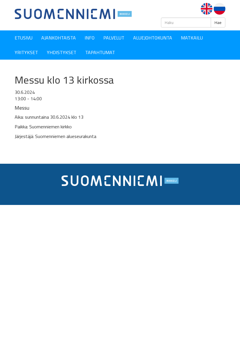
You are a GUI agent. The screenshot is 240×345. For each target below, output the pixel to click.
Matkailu (192, 37)
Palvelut (113, 37)
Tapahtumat (100, 52)
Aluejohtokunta (152, 37)
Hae (218, 22)
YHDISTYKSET (61, 52)
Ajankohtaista (58, 37)
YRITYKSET (26, 52)
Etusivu (23, 37)
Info (90, 37)
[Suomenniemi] (73, 13)
